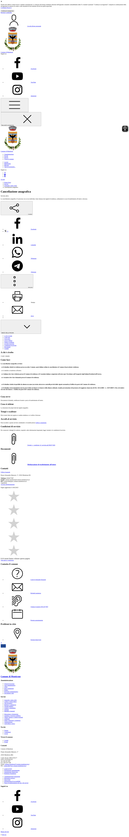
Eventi (6, 742)
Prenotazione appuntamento (12, 770)
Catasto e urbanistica (10, 708)
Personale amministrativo (11, 691)
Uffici (5, 687)
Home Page (7, 182)
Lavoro (6, 162)
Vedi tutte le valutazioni (7, 560)
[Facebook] (5, 173)
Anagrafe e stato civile (10, 185)
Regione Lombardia (6, 12)
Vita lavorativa (8, 703)
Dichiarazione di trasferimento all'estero (41, 464)
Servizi (6, 184)
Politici (6, 690)
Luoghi (6, 740)
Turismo (6, 709)
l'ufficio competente (40, 422)
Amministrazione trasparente (12, 776)
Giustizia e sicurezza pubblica (12, 715)
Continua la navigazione (7, 11)
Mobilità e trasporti (9, 711)
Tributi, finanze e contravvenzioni (13, 717)
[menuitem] (20, 229)
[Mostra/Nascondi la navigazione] (14, 105)
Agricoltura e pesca (9, 723)
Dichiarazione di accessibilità (12, 781)
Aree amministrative (9, 685)
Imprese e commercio (10, 705)
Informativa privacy (9, 778)
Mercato (6, 165)
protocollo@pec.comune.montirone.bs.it (15, 766)
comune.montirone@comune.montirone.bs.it (17, 764)
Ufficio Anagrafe (5, 472)
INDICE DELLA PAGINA (7, 333)
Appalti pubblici (8, 706)
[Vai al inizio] (1, 643)
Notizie (6, 730)
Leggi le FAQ (8, 769)
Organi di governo (9, 684)
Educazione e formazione (11, 714)
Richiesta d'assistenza (10, 773)
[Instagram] (5, 176)
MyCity (4, 835)
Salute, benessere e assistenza (12, 720)
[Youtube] (5, 175)
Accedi (3, 179)
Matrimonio (7, 163)
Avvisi (6, 733)
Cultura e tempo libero (10, 701)
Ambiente (7, 719)
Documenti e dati (9, 693)
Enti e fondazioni (9, 688)
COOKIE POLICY (6, 8)
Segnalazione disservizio (11, 772)
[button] (9, 154)
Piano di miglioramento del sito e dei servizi (16, 783)
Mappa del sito (5, 832)
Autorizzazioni (8, 722)
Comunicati (7, 732)
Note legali (7, 779)
